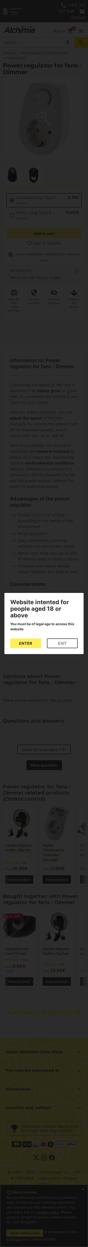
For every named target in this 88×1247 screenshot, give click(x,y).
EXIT (62, 643)
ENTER (25, 643)
